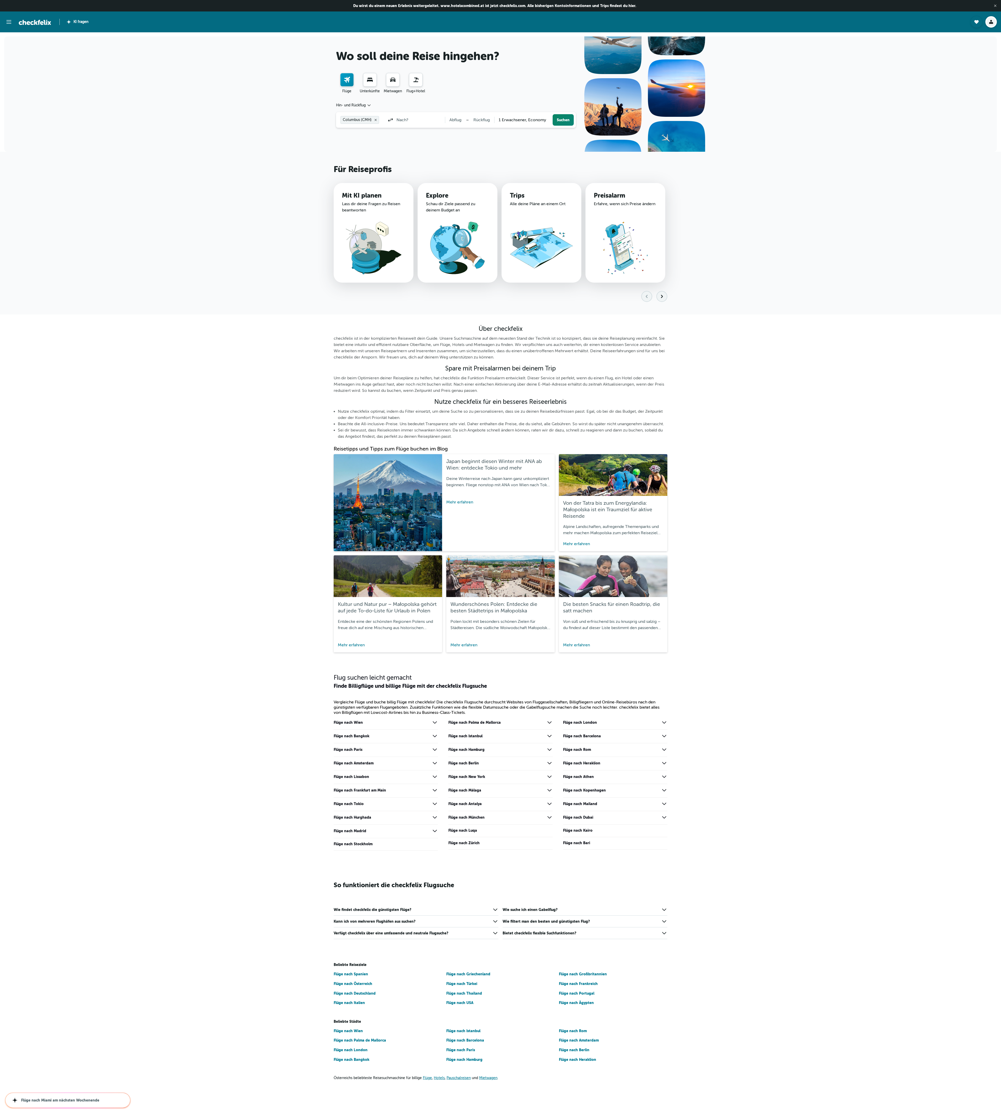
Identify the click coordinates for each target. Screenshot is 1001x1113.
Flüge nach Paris (348, 749)
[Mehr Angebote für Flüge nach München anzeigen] (549, 817)
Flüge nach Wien (348, 722)
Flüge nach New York (466, 777)
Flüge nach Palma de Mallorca (474, 722)
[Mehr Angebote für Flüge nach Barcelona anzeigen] (664, 736)
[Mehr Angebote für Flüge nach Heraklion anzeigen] (664, 763)
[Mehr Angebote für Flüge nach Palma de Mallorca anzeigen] (549, 722)
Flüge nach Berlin (463, 763)
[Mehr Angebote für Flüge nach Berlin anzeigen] (549, 763)
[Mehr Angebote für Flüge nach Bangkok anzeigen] (435, 736)
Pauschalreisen (459, 1078)
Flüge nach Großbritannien (583, 974)
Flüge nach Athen (578, 777)
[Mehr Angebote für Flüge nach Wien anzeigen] (435, 722)
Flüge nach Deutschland (355, 993)
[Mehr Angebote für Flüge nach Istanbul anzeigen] (549, 736)
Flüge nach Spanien (351, 974)
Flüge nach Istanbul (465, 736)
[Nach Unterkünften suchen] (370, 80)
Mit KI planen (362, 195)
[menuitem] (347, 83)
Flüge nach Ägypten (576, 1003)
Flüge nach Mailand (580, 804)
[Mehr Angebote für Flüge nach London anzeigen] (664, 722)
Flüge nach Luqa (462, 830)
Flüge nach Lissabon (351, 777)
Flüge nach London (580, 722)
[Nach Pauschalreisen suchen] (416, 80)
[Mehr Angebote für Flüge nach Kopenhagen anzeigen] (664, 790)
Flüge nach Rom (577, 749)
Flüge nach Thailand (464, 993)
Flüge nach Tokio (349, 804)
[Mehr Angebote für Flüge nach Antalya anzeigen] (549, 804)
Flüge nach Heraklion (581, 763)
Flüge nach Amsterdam (354, 763)
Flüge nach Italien (349, 1003)
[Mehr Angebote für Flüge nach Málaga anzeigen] (549, 790)
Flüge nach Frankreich (578, 984)
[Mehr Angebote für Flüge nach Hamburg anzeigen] (549, 749)
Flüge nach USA (459, 1003)
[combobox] (353, 105)
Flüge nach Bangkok (351, 736)
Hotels (439, 1078)
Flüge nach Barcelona (582, 736)
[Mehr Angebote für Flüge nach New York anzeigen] (549, 777)
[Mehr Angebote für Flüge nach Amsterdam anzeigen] (435, 763)
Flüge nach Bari (576, 843)
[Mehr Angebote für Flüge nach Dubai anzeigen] (664, 817)
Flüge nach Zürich (464, 843)
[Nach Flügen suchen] (347, 80)
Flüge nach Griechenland (468, 974)
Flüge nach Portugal (576, 993)
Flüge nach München (466, 817)
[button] (995, 5)
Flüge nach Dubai (578, 817)
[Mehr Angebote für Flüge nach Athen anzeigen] (664, 777)
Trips (517, 195)
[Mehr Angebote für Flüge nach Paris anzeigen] (435, 749)
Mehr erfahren (459, 502)
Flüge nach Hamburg (466, 749)
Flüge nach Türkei (461, 984)
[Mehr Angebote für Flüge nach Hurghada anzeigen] (435, 817)
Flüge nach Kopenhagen (584, 790)
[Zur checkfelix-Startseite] (35, 22)
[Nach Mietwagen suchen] (393, 80)
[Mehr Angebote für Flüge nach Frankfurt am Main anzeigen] (435, 790)
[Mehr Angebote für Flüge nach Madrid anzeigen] (435, 831)
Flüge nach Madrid (350, 831)
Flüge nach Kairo (578, 830)
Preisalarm (609, 195)
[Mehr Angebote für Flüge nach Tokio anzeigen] (435, 804)
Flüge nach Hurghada (352, 817)
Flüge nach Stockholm (353, 844)
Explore (437, 195)
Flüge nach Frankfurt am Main (360, 790)
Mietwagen (488, 1078)
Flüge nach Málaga (464, 790)
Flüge (427, 1078)
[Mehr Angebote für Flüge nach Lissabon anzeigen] (435, 777)
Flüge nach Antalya (465, 804)
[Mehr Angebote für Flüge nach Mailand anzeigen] (664, 804)
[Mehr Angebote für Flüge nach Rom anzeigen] (664, 749)
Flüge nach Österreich (353, 984)
